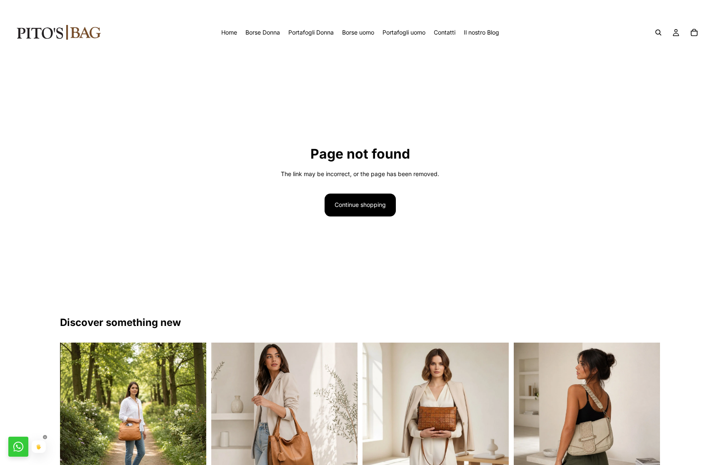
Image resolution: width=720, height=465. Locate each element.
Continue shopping (360, 204)
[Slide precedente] (72, 415)
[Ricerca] (658, 32)
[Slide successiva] (193, 415)
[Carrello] (694, 32)
